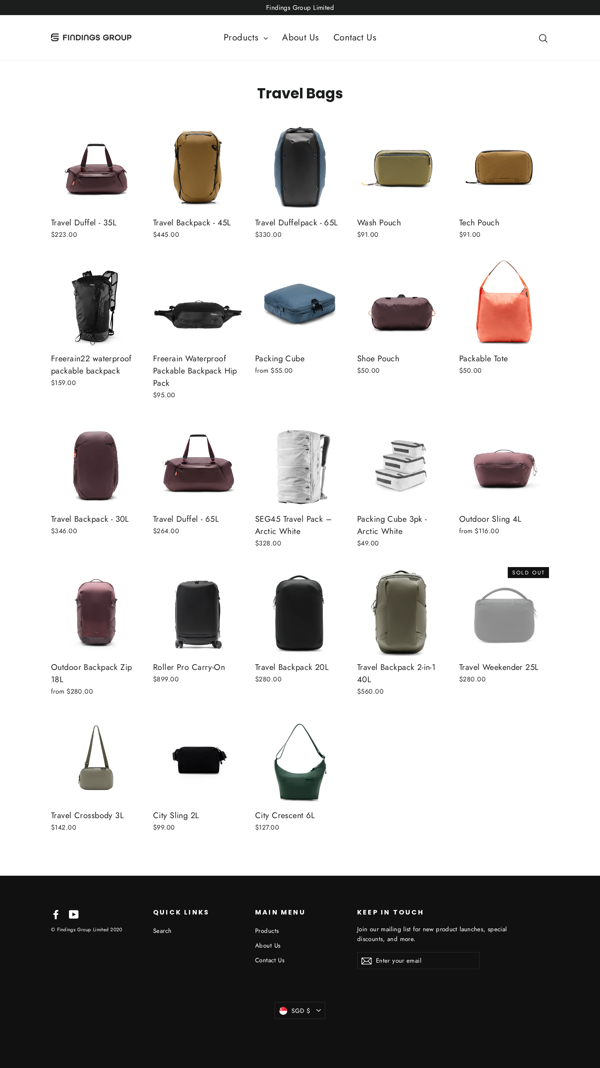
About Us (300, 37)
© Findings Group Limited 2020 (86, 929)
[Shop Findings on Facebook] (56, 913)
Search (162, 930)
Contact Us (354, 37)
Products (243, 37)
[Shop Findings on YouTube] (74, 913)
